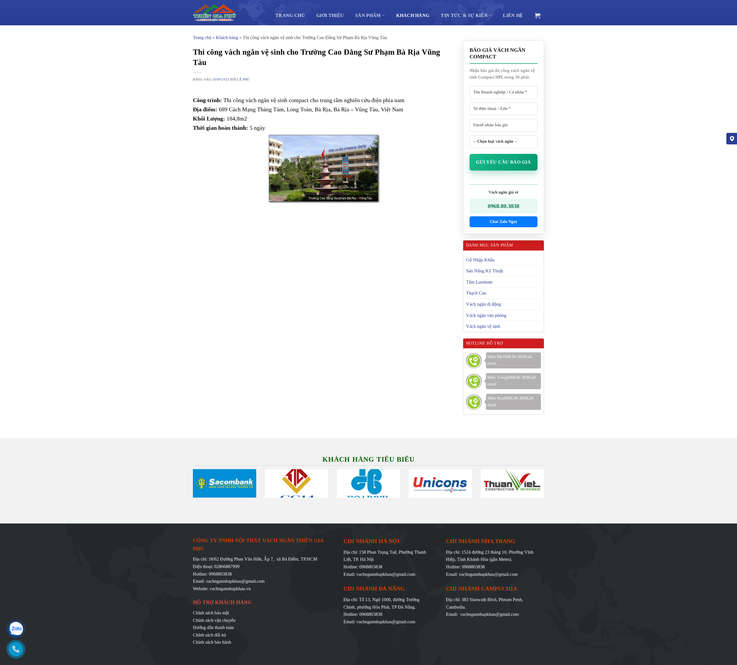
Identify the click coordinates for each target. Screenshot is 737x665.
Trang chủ (290, 15)
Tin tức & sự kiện (464, 15)
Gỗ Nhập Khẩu (480, 259)
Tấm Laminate (479, 282)
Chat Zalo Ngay (503, 221)
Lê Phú (243, 79)
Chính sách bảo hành (212, 642)
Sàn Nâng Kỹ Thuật (484, 270)
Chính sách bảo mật (211, 612)
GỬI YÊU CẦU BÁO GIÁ (503, 162)
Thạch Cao (476, 293)
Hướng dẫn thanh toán (213, 627)
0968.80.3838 (503, 206)
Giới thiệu (330, 15)
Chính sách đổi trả (209, 634)
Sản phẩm (368, 15)
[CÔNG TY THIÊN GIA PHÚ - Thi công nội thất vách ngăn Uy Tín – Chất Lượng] (214, 12)
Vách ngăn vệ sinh (483, 326)
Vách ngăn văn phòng (486, 315)
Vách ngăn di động (483, 304)
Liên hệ (513, 15)
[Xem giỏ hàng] (537, 15)
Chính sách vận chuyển (214, 620)
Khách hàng (412, 15)
